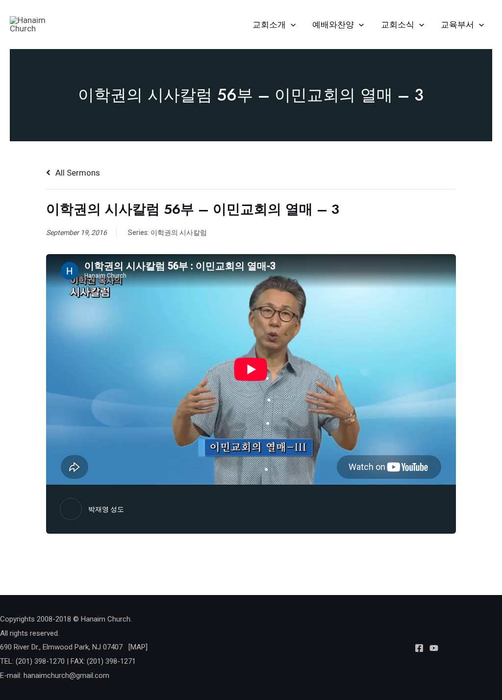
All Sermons (76, 173)
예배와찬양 (333, 24)
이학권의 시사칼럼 (179, 232)
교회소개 (269, 24)
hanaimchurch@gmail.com (66, 675)
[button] (291, 24)
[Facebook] (419, 648)
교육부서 (457, 24)
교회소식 (397, 24)
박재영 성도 (106, 509)
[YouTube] (433, 648)
